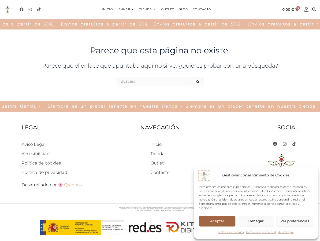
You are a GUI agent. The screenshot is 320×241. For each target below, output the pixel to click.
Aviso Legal (286, 232)
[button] (314, 9)
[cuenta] (306, 9)
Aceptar (217, 221)
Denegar (256, 221)
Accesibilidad (36, 153)
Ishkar (124, 9)
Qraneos (73, 184)
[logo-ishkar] (7, 9)
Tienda (145, 9)
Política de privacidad (261, 232)
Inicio (107, 9)
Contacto (202, 9)
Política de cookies (231, 232)
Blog (183, 9)
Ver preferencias (294, 221)
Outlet (167, 9)
